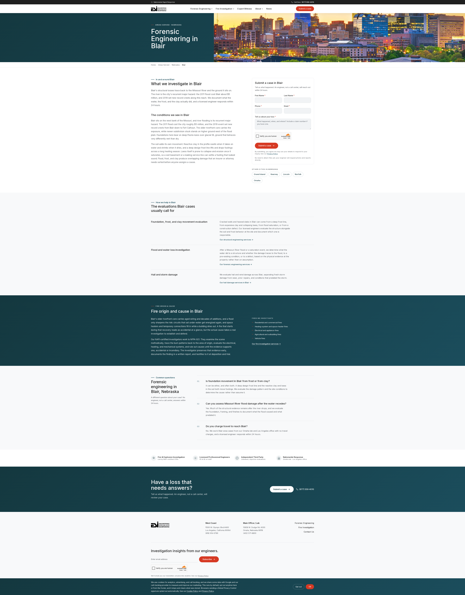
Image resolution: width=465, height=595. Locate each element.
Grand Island (259, 174)
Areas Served (163, 65)
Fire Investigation (224, 9)
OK (310, 587)
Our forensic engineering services (236, 264)
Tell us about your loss (265, 117)
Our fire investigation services (266, 344)
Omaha (257, 180)
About (258, 9)
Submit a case (305, 9)
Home (153, 65)
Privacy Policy (272, 154)
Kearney (274, 174)
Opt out (298, 587)
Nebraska (176, 65)
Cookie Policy (192, 591)
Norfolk (298, 174)
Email (287, 106)
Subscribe (207, 559)
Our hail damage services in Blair (235, 282)
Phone (258, 106)
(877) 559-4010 (306, 489)
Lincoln (286, 174)
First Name (260, 95)
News (269, 9)
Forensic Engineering (200, 9)
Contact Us (309, 532)
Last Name (289, 95)
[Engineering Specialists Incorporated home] (158, 8)
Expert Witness (244, 9)
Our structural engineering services (236, 240)
